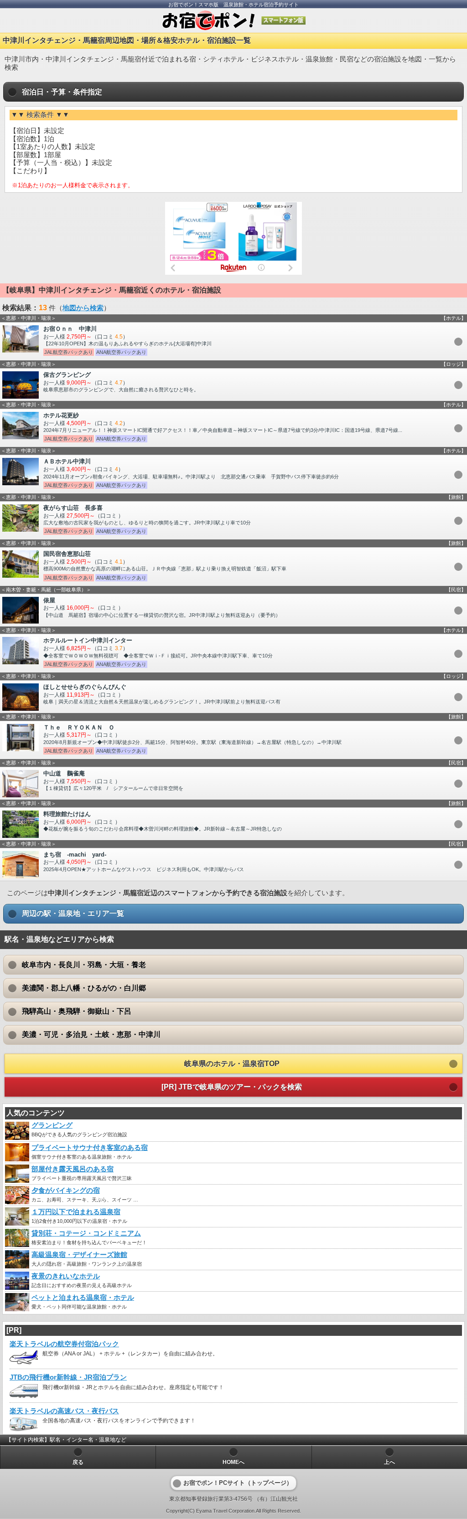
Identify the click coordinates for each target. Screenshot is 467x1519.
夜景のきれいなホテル (65, 1276)
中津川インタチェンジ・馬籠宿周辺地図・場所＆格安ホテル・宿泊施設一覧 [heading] (127, 40)
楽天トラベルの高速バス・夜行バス (64, 1411)
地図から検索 (83, 308)
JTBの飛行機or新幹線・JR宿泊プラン (68, 1377)
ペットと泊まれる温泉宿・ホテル (82, 1297)
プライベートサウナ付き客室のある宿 (89, 1147)
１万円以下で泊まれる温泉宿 (75, 1212)
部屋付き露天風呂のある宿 (72, 1169)
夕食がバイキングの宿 (65, 1190)
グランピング (52, 1125)
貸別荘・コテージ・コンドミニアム (86, 1233)
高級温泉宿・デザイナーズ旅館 (79, 1254)
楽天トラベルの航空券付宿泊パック (64, 1344)
